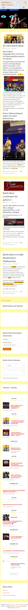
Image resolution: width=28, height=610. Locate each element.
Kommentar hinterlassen (9, 173)
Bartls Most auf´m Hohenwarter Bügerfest (17, 407)
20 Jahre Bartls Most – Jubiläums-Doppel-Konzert (17, 422)
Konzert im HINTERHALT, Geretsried (18, 564)
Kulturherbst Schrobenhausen (13, 551)
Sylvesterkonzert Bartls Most (17, 537)
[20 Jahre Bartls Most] (14, 38)
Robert (15, 48)
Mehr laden (14, 573)
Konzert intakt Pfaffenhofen (15, 448)
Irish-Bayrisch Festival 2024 (12, 504)
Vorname (5, 339)
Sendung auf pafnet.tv (11, 233)
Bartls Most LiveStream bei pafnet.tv (10, 196)
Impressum (6, 593)
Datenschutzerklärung (9, 595)
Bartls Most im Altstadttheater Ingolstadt (16, 476)
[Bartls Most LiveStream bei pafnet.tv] (14, 186)
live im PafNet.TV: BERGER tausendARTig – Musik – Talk (18, 434)
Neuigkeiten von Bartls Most (12, 171)
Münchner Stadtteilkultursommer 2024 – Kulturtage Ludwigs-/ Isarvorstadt (13, 521)
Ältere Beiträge (5, 300)
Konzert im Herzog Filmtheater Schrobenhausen (16, 464)
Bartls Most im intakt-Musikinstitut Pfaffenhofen (13, 258)
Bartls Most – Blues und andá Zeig (7, 4)
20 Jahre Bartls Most (13, 45)
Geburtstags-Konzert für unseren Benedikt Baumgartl (14, 491)
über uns (5, 590)
